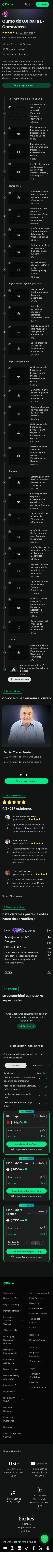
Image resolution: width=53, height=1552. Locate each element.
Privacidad (34, 1382)
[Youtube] (5, 1548)
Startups (7, 1427)
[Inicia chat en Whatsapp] (44, 1539)
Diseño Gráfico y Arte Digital (11, 1377)
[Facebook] (33, 1548)
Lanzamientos (36, 1308)
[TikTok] (26, 1548)
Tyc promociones (37, 1387)
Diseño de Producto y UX (10, 1351)
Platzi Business (36, 1298)
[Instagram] (12, 1548)
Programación (10, 1385)
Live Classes (35, 1303)
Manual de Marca (37, 1340)
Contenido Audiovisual (8, 1361)
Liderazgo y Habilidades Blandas (9, 1340)
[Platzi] (7, 4)
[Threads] (48, 1548)
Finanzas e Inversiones (8, 1419)
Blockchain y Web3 (9, 1399)
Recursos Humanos (8, 1409)
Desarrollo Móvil (11, 1369)
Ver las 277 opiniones (12, 896)
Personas (15, 1065)
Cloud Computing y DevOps (12, 1435)
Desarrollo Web (10, 1298)
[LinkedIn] (19, 1548)
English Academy (11, 1304)
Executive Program (38, 1313)
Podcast (33, 1327)
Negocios (8, 1391)
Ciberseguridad (10, 1330)
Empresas (37, 1065)
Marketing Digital (11, 1310)
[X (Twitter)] (41, 1548)
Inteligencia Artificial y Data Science (10, 1320)
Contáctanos (35, 1361)
